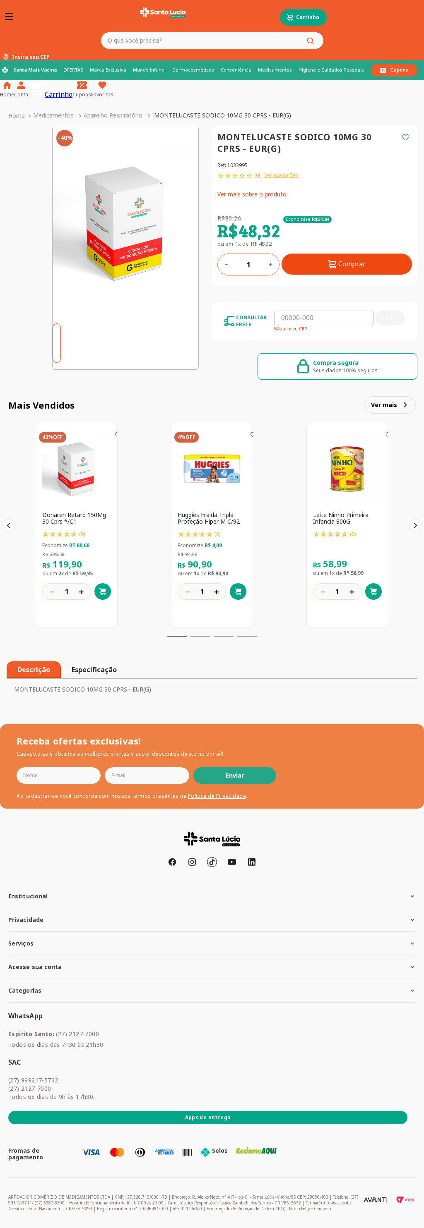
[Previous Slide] (8, 525)
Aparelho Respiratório (113, 115)
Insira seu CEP (31, 57)
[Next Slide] (415, 525)
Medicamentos (53, 115)
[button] (177, 636)
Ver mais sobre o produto (252, 194)
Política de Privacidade (217, 796)
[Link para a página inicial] (16, 116)
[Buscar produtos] (312, 40)
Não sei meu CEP (290, 329)
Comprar (352, 263)
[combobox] (212, 40)
